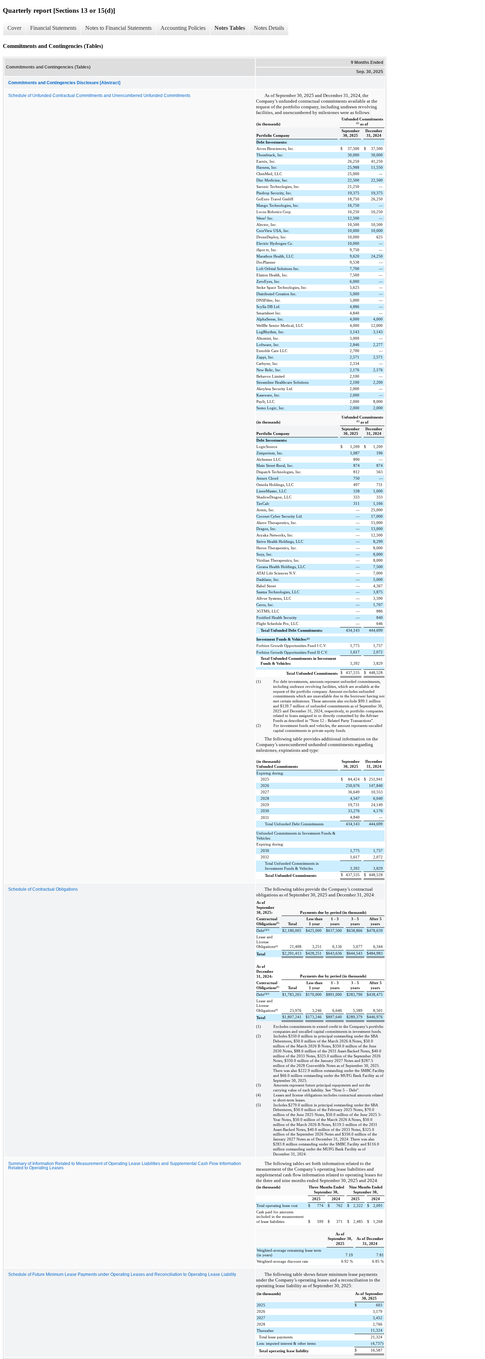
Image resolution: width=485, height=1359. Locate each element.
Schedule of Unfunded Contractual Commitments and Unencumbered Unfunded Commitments (99, 95)
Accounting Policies (183, 28)
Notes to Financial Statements (118, 28)
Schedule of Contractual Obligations (43, 889)
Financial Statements (53, 28)
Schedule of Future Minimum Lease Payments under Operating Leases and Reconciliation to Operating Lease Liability (122, 1274)
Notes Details (269, 28)
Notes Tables (229, 28)
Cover (14, 28)
